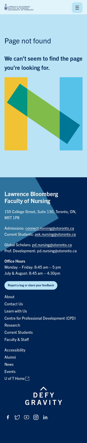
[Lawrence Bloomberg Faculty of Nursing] (18, 7)
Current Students (18, 332)
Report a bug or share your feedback (31, 285)
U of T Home (14, 379)
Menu (77, 7)
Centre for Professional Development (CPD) (40, 318)
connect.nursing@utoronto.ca (49, 228)
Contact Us (13, 304)
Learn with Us (15, 311)
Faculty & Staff (16, 340)
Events (10, 372)
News (9, 364)
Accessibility (14, 350)
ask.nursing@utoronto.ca (55, 234)
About (9, 297)
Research (12, 325)
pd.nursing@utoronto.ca (52, 245)
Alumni (10, 357)
